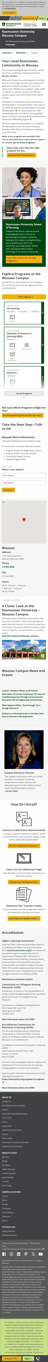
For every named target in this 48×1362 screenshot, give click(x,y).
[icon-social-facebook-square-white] (4, 1254)
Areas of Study (9, 1153)
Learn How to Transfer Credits (23, 918)
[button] (44, 24)
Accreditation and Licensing (13, 1105)
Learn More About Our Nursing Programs (21, 259)
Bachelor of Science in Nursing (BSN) (19, 335)
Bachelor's (11, 311)
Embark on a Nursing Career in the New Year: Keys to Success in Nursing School (23, 715)
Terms (4, 1246)
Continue (7, 490)
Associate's (23, 311)
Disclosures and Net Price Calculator (15, 1243)
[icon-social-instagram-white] (11, 1254)
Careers (5, 1109)
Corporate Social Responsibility (14, 1113)
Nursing (5, 1181)
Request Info (28, 18)
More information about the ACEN (18, 1087)
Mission (5, 1134)
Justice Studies (8, 1177)
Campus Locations (11, 1192)
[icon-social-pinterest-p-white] (26, 1254)
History (5, 1122)
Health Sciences (8, 1169)
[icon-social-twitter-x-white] (33, 1254)
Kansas (5, 1204)
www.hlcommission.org (18, 950)
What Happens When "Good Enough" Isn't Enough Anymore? (21, 706)
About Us (6, 1097)
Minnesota (6, 1208)
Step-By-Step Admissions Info (23, 882)
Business (12, 372)
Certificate (35, 311)
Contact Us (6, 1101)
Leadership (6, 1126)
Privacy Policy (35, 1243)
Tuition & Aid (8, 1227)
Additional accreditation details (17, 979)
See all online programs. (24, 142)
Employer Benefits (9, 1235)
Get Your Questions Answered (23, 845)
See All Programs (24, 393)
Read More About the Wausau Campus (20, 636)
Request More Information (20, 155)
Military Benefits (8, 1231)
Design (5, 1161)
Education (6, 1165)
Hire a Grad (7, 1118)
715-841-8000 (10, 45)
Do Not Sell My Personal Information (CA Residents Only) (22, 1249)
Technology (6, 1185)
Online (4, 1220)
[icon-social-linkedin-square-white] (19, 1254)
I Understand (8, 13)
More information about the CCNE (18, 1019)
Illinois (4, 1200)
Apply (41, 18)
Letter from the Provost (12, 1130)
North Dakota (7, 1212)
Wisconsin (21, 52)
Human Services (8, 1173)
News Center (7, 1138)
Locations (6, 52)
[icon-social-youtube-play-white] (41, 1254)
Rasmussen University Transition (15, 1142)
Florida (5, 1196)
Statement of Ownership (12, 1146)
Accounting (13, 308)
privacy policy (10, 8)
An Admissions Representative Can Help (21, 415)
